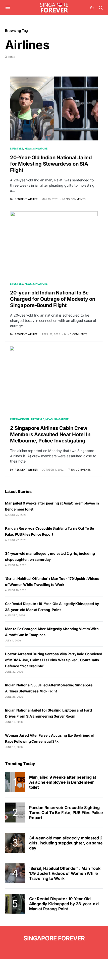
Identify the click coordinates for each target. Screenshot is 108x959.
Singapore (40, 148)
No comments (75, 198)
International (20, 419)
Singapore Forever (54, 938)
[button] (7, 8)
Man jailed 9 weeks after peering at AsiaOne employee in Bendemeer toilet (62, 782)
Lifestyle (16, 148)
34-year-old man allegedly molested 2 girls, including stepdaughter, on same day (65, 842)
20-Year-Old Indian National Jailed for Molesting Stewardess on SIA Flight (51, 164)
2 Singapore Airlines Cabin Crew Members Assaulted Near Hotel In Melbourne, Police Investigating (50, 434)
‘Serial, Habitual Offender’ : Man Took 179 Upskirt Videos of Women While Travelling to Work (64, 873)
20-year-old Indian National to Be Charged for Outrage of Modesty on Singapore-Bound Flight (52, 299)
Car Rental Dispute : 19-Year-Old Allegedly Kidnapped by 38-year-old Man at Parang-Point (64, 903)
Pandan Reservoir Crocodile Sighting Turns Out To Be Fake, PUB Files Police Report (66, 812)
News (28, 148)
